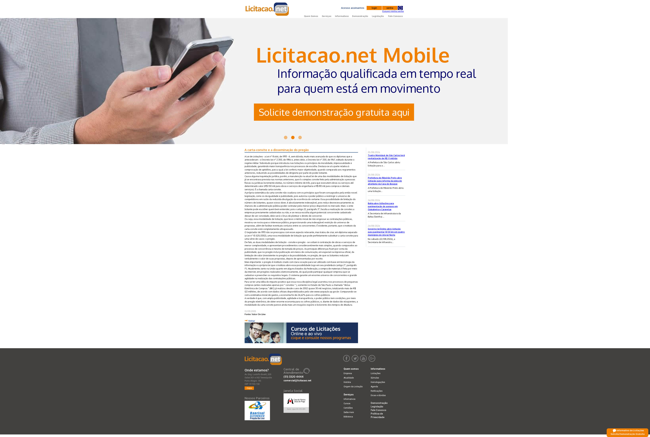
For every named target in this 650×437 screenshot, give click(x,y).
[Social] (296, 402)
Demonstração (360, 16)
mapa (249, 388)
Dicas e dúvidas (378, 395)
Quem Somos (311, 16)
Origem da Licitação (353, 386)
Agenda (374, 386)
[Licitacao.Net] (267, 9)
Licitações (376, 373)
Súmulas (375, 378)
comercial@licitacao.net (297, 380)
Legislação (378, 16)
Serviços (326, 16)
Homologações (378, 382)
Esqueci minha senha (393, 11)
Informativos (342, 16)
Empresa (348, 373)
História (347, 382)
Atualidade (349, 378)
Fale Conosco (395, 16)
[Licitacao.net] (263, 359)
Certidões (348, 408)
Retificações (377, 391)
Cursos (347, 403)
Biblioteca (348, 417)
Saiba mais (349, 412)
